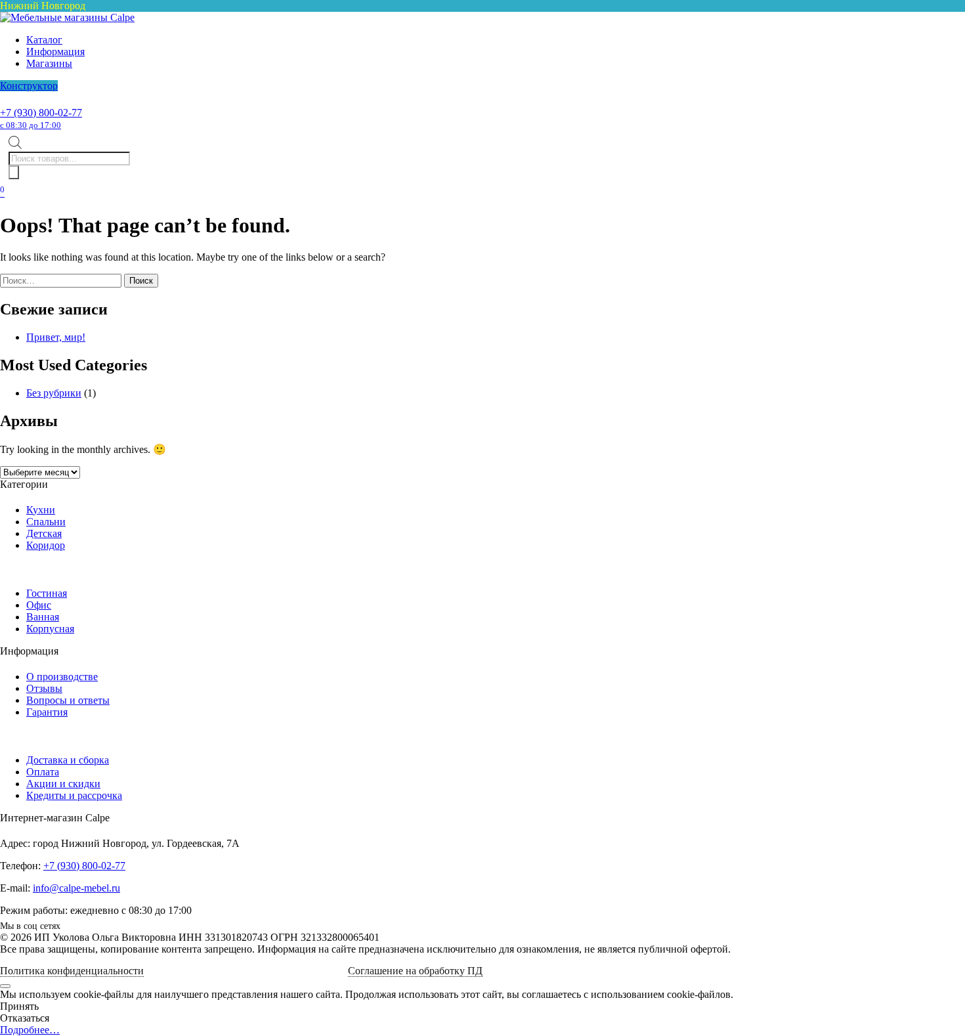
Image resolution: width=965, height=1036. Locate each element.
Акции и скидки (63, 783)
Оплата (42, 771)
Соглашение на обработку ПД (415, 970)
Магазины (49, 63)
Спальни (46, 521)
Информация (55, 51)
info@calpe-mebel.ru (76, 888)
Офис (38, 605)
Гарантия (47, 712)
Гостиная (46, 593)
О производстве (62, 676)
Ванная (42, 616)
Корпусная (50, 628)
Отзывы (44, 688)
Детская (44, 533)
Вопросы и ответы (68, 700)
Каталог (44, 39)
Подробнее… (30, 1029)
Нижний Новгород (42, 5)
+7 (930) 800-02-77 (41, 118)
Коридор (45, 545)
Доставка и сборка (67, 760)
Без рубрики (53, 393)
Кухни (40, 509)
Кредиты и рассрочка (74, 795)
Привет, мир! (55, 337)
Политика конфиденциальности (72, 970)
